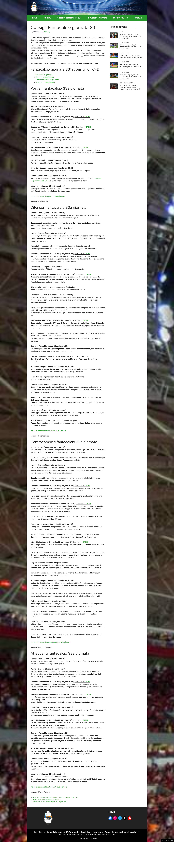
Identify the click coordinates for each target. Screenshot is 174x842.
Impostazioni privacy (167, 840)
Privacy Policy (83, 839)
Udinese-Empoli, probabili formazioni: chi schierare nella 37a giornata (130, 66)
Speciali (138, 18)
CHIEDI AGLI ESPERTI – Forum (69, 18)
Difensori (61, 797)
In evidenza (68, 797)
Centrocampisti (46, 797)
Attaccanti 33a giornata (45, 82)
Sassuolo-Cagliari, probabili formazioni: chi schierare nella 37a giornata (130, 76)
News (34, 18)
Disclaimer (93, 839)
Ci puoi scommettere (97, 18)
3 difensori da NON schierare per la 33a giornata (49, 801)
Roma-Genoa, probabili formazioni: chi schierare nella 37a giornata (130, 46)
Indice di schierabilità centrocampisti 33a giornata (51, 642)
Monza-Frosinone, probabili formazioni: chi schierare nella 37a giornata (130, 36)
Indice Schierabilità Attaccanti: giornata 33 (47, 799)
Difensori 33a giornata (45, 77)
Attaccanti (36, 797)
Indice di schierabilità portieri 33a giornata (48, 196)
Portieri (75, 797)
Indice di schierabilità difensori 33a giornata (48, 431)
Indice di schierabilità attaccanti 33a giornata (49, 787)
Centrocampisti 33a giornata (47, 80)
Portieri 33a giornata (44, 75)
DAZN (87, 117)
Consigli (47, 18)
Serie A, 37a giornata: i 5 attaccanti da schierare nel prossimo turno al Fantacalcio (130, 87)
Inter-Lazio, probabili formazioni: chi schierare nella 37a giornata (131, 56)
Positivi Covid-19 (120, 18)
